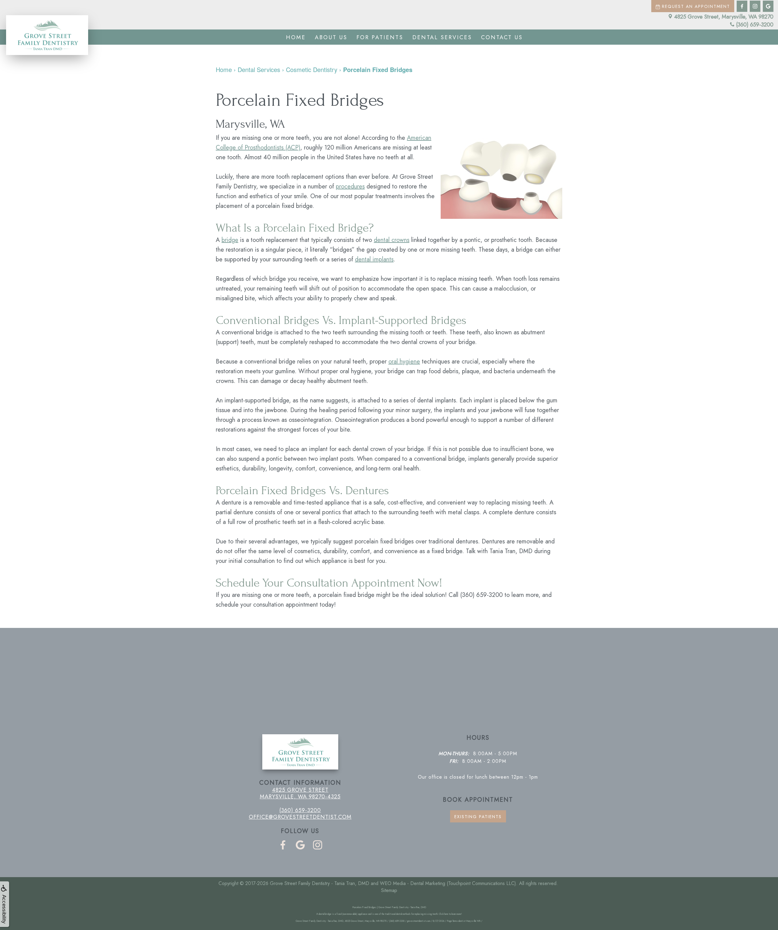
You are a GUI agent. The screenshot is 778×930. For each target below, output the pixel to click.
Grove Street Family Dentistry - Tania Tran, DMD (319, 883)
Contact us (502, 37)
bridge (230, 240)
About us (331, 37)
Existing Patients (478, 817)
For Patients (379, 37)
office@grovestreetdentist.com (300, 817)
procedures (350, 186)
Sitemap (389, 890)
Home (296, 37)
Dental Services (442, 37)
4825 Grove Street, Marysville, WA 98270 (723, 17)
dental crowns (391, 240)
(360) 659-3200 (754, 25)
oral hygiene (404, 361)
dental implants (374, 259)
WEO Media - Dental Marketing (412, 883)
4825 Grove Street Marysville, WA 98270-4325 (300, 793)
